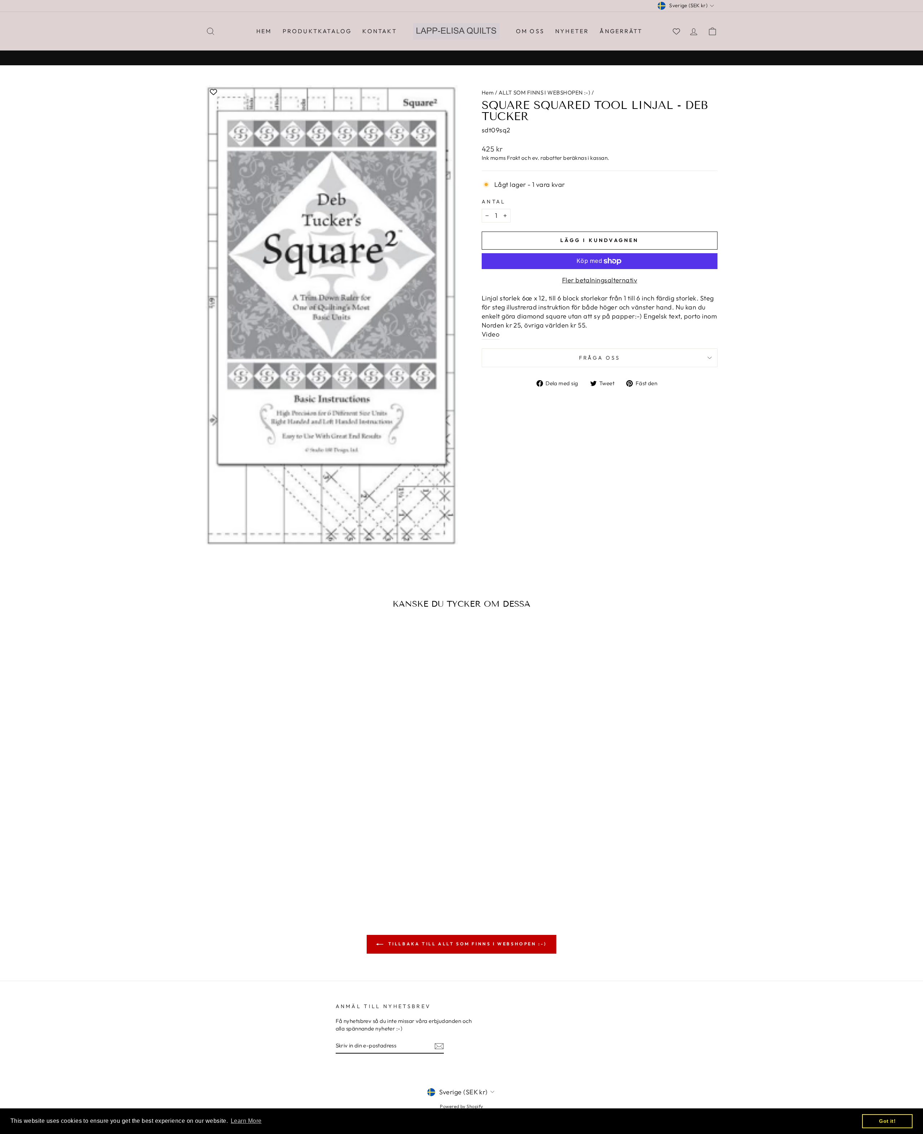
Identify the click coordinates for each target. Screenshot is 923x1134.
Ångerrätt (621, 31)
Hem (264, 31)
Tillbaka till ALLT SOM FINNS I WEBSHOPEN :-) (466, 943)
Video (490, 334)
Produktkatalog (317, 31)
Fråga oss (600, 358)
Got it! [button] (887, 1121)
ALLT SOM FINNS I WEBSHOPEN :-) (545, 92)
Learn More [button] (246, 1121)
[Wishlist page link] (676, 31)
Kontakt (379, 31)
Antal (494, 201)
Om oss (530, 31)
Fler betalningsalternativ (599, 280)
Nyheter (572, 31)
